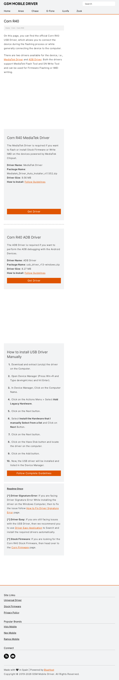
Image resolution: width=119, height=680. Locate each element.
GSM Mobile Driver (21, 3)
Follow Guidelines (35, 181)
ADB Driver (35, 59)
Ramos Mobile (11, 639)
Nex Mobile (10, 632)
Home (7, 28)
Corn (13, 28)
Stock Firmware (12, 606)
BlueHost (49, 669)
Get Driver (34, 211)
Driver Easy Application (28, 527)
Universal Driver (13, 600)
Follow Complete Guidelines (34, 473)
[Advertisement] (34, 101)
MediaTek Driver (13, 59)
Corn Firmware (20, 547)
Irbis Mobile (10, 626)
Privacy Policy (11, 612)
